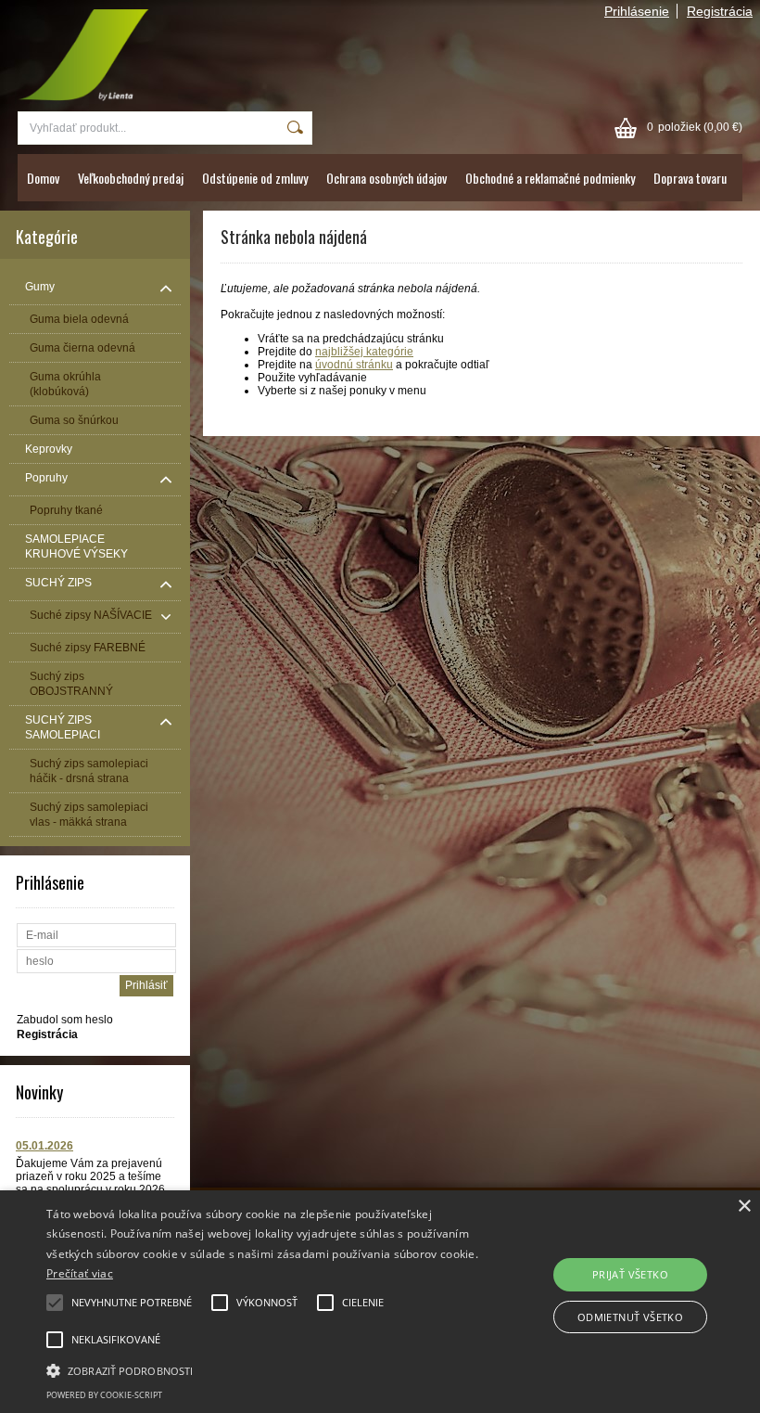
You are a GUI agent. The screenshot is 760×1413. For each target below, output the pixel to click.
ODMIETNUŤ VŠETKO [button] (630, 1317)
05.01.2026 (44, 1145)
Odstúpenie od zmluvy (255, 177)
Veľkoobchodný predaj (131, 177)
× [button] (744, 1207)
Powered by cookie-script (104, 1395)
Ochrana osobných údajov (386, 177)
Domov (43, 177)
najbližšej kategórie (364, 351)
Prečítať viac (79, 1273)
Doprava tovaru (690, 177)
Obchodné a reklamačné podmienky (550, 177)
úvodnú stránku (354, 364)
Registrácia (720, 11)
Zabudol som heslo (65, 1019)
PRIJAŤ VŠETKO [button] (630, 1274)
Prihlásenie (636, 11)
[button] (263, 1369)
